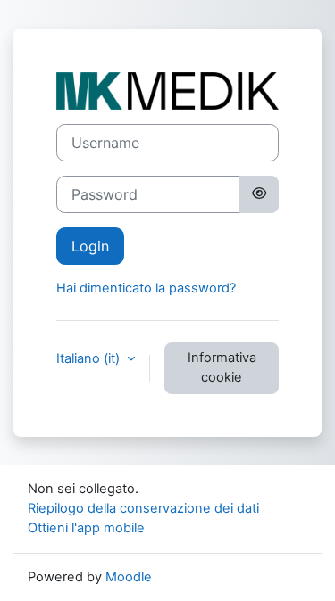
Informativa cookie (222, 367)
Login (90, 246)
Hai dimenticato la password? (146, 288)
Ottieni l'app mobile (86, 528)
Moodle (128, 577)
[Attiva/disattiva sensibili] (259, 194)
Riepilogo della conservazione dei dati (143, 508)
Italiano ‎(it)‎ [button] (89, 358)
